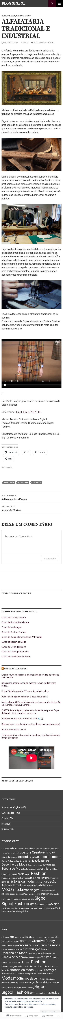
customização (31, 860)
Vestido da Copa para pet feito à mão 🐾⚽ (22, 718)
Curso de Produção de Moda (15, 622)
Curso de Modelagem (12, 627)
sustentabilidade (43, 904)
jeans (32, 885)
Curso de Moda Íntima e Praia (16, 656)
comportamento (8, 853)
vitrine (25, 911)
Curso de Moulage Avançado (15, 651)
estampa (28, 869)
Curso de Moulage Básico (14, 647)
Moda (7, 889)
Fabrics (27, 874)
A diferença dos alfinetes (14, 497)
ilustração (49, 881)
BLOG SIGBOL (13, 3)
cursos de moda (49, 857)
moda (18, 889)
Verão (58, 908)
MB (42, 885)
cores (16, 853)
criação (15, 857)
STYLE (33, 904)
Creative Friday (43, 852)
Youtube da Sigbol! (15, 668)
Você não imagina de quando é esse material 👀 (25, 696)
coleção (54, 848)
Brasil (28, 848)
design (46, 864)
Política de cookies (25, 1007)
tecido (55, 904)
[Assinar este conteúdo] (3, 668)
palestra (5, 894)
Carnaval (39, 849)
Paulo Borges (29, 894)
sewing (31, 899)
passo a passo (16, 894)
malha (37, 885)
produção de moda (10, 899)
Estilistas (55, 869)
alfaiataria (9, 483)
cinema (46, 848)
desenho (45, 860)
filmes (47, 877)
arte (12, 848)
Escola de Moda (13, 868)
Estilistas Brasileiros (9, 874)
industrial (23, 483)
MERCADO (48, 885)
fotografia (54, 878)
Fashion (38, 873)
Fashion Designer (9, 878)
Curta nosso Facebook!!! (16, 593)
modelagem (31, 890)
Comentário (50, 558)
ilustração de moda (12, 885)
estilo (21, 874)
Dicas (28, 16)
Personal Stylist (44, 894)
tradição (36, 483)
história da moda (21, 881)
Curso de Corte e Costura (14, 617)
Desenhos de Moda (35, 865)
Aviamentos (19, 849)
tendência (15, 908)
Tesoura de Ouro (27, 909)
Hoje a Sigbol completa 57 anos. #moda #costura (25, 691)
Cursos (20, 16)
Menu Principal (59, 3)
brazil (33, 849)
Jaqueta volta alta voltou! (14, 729)
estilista (45, 868)
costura (25, 852)
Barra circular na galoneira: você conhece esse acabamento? (31, 724)
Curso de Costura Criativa (14, 632)
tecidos (6, 908)
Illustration (38, 882)
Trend (40, 908)
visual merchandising (12, 911)
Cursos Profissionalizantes (12, 861)
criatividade (7, 857)
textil (35, 909)
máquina (51, 890)
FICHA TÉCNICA (37, 878)
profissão (23, 899)
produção (55, 894)
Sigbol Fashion (15, 903)
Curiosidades (8, 16)
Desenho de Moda (14, 864)
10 (39, 412)
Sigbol (26, 43)
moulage (44, 890)
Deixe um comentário (44, 43)
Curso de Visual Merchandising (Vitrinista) (22, 637)
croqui (23, 857)
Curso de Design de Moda (14, 642)
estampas (36, 869)
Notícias (5, 829)
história (5, 882)
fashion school (24, 878)
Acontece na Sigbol (11, 807)
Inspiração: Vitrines (11, 508)
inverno (25, 885)
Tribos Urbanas (49, 908)
